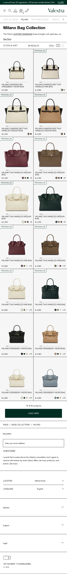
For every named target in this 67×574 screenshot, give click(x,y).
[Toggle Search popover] (10, 11)
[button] (15, 10)
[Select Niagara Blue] (55, 398)
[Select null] (25, 178)
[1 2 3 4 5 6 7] (50, 154)
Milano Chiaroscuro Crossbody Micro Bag (13, 85)
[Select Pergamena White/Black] (62, 90)
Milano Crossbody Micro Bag (17, 348)
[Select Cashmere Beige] (55, 354)
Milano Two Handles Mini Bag (17, 260)
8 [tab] (26, 82)
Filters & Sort (10, 45)
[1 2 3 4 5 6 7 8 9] (17, 198)
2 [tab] (10, 82)
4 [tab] (15, 82)
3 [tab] (12, 82)
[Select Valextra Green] (28, 178)
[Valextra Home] (56, 10)
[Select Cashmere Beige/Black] (31, 134)
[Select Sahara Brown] (27, 354)
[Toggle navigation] (4, 10)
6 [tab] (21, 82)
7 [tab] (23, 82)
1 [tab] (7, 82)
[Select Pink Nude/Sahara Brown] (64, 90)
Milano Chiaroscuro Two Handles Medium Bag (14, 129)
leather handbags (23, 34)
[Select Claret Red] (23, 178)
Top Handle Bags (40, 19)
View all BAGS (10, 19)
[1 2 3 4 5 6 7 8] (17, 66)
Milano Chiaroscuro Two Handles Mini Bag (48, 85)
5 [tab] (18, 82)
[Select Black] (22, 354)
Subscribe (9, 451)
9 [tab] (26, 214)
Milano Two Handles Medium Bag (16, 173)
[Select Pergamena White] (23, 222)
